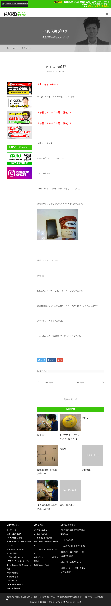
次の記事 (80, 383)
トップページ (12, 530)
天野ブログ (26, 48)
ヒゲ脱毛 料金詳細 (40, 534)
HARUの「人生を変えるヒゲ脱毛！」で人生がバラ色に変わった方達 (19, 565)
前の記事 (49, 383)
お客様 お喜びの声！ (14, 588)
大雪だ (63, 449)
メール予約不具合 (67, 540)
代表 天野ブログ (13, 580)
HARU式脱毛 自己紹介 (15, 538)
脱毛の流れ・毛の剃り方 (16, 549)
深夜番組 (86, 470)
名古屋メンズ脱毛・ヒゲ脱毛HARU (19, 597)
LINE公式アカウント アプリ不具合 (73, 546)
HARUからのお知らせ (15, 584)
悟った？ (41, 435)
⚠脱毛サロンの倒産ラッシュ (71, 562)
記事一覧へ (69, 399)
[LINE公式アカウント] (19, 164)
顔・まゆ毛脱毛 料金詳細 (43, 538)
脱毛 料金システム (40, 530)
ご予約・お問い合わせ (15, 557)
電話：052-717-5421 (41, 597)
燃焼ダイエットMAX (41, 565)
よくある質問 (12, 553)
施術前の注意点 (12, 573)
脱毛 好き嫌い (67, 505)
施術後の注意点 (12, 577)
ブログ (15, 48)
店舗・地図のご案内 (14, 534)
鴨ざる (85, 418)
